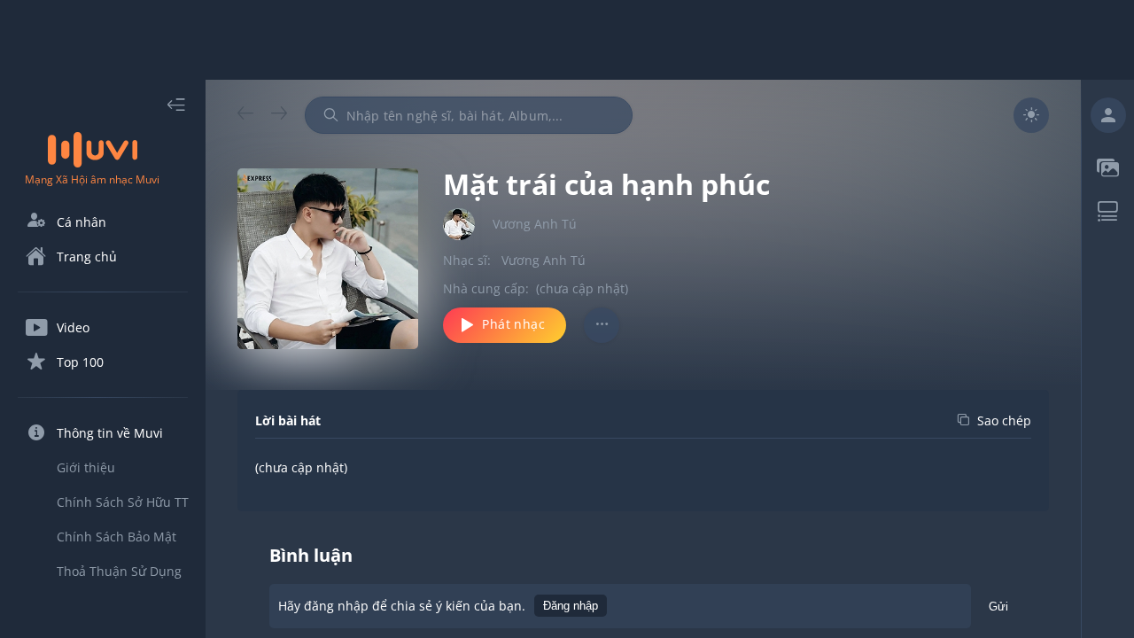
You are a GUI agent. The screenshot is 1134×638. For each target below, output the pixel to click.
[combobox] (469, 115)
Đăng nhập (570, 605)
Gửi (998, 606)
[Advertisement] (567, 40)
